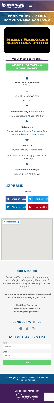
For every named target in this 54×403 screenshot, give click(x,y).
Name (5, 343)
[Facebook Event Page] (27, 164)
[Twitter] (27, 328)
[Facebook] (20, 328)
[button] (52, 2)
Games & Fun (37, 134)
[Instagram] (33, 328)
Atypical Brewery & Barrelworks (27, 149)
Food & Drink (23, 134)
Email (5, 352)
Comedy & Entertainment (19, 131)
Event (13, 134)
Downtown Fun (39, 131)
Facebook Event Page (27, 169)
